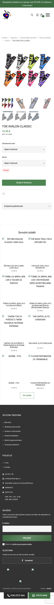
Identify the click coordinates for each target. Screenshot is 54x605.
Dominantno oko (8, 143)
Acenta (49, 588)
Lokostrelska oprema (28, 38)
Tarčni (7, 41)
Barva (4, 157)
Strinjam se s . (18, 544)
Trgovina (13, 38)
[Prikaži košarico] (41, 14)
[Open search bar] (32, 15)
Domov (5, 38)
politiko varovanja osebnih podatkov (22, 544)
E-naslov (7, 523)
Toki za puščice (45, 38)
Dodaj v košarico (24, 182)
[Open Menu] (48, 15)
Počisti (6, 170)
